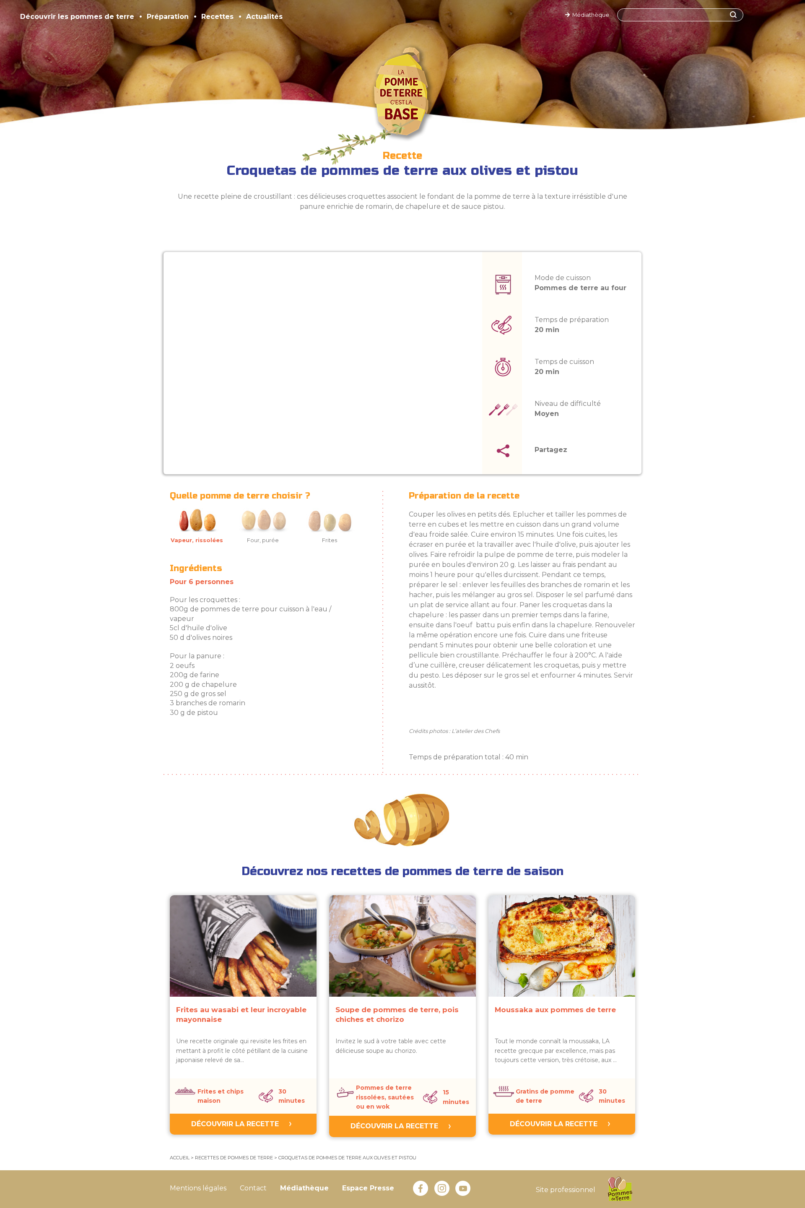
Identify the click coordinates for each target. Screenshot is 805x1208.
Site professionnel (565, 1190)
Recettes (217, 17)
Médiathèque (589, 15)
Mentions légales (198, 1188)
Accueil (180, 1158)
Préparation (168, 17)
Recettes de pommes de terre (234, 1158)
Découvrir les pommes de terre (77, 17)
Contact (253, 1188)
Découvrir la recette (235, 1124)
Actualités (264, 17)
